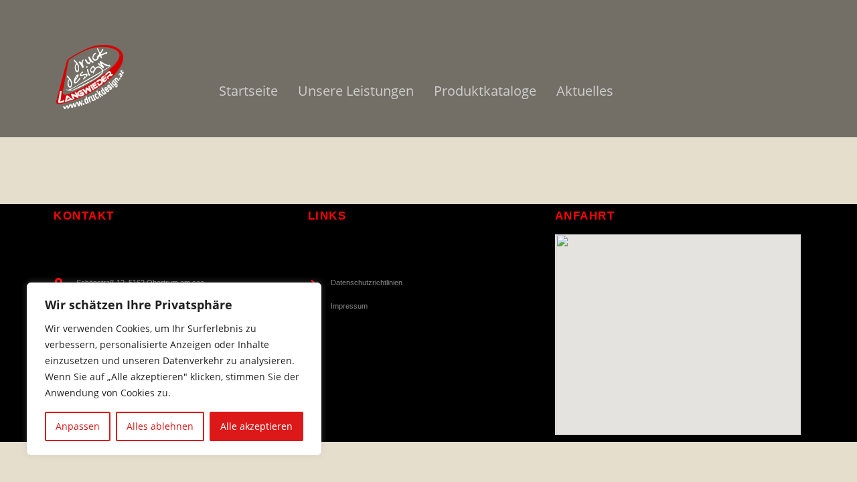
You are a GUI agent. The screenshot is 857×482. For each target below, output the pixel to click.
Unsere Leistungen (356, 91)
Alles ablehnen (160, 426)
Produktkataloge (485, 91)
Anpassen (78, 426)
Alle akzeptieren (256, 426)
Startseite (248, 91)
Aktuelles (584, 91)
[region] (174, 369)
